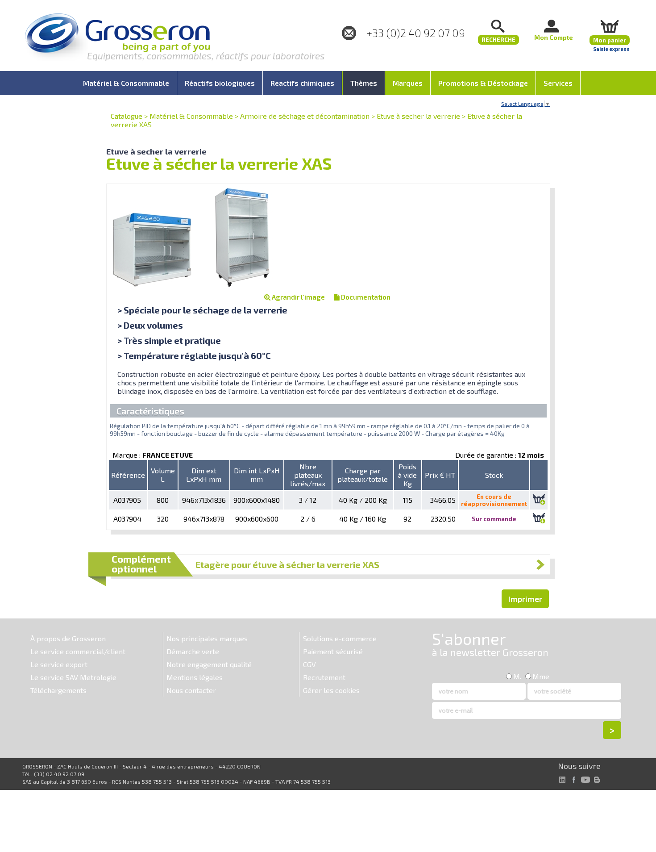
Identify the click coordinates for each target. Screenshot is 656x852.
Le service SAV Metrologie (73, 677)
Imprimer (525, 599)
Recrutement (324, 677)
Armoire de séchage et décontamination (305, 116)
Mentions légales (194, 677)
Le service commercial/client (77, 651)
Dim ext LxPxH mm (203, 474)
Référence (128, 475)
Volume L (163, 474)
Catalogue (126, 116)
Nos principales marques (207, 638)
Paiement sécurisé (333, 651)
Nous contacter (191, 690)
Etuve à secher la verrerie (418, 116)
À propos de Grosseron (68, 638)
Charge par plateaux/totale (362, 474)
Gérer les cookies (331, 690)
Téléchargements (58, 690)
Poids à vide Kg (407, 475)
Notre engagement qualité (209, 664)
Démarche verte (192, 651)
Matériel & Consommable (191, 116)
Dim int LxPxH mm (257, 474)
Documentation (365, 297)
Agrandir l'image (297, 297)
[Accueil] (117, 37)
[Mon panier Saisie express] (609, 26)
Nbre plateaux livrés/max (307, 475)
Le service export (58, 664)
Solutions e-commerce (340, 638)
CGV (309, 664)
